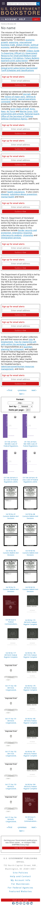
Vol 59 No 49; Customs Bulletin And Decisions (10, 553)
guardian (28, 346)
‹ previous (21, 390)
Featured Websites (20, 891)
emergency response (22, 232)
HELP (22, 19)
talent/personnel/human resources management (17, 367)
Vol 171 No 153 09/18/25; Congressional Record (10, 786)
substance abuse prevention (23, 194)
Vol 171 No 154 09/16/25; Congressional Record (10, 819)
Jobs (31, 339)
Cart (36, 19)
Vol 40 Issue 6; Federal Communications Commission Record (10, 622)
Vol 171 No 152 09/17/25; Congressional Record (10, 754)
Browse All (12, 24)
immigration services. (11, 237)
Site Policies (20, 872)
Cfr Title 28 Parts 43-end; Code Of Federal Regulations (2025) (30, 480)
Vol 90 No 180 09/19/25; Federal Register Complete (30, 721)
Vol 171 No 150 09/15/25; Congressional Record (10, 688)
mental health (7, 196)
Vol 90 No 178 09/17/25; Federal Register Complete (30, 655)
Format (20, 399)
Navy (3, 111)
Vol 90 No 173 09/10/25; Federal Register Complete (30, 622)
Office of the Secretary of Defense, (17, 116)
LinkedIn (31, 903)
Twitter (17, 903)
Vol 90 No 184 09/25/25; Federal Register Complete (30, 786)
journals (27, 94)
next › (34, 390)
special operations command (18, 100)
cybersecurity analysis (11, 235)
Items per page (16, 410)
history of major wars (15, 96)
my (9, 19)
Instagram (20, 903)
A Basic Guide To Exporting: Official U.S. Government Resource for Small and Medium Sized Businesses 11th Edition (20, 54)
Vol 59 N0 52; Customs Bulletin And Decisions (30, 589)
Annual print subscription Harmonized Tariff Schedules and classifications (19, 69)
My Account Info (20, 880)
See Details (20, 848)
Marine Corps (26, 111)
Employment (7, 341)
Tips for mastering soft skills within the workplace (18, 343)
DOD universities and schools (19, 112)
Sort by (13, 406)
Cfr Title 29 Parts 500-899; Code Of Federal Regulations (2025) (11, 444)
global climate (23, 44)
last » (21, 393)
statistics (33, 47)
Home (3, 24)
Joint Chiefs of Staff (20, 109)
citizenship (28, 235)
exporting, (14, 42)
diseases (5, 194)
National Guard (32, 113)
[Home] (20, 14)
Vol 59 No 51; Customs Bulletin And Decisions (10, 589)
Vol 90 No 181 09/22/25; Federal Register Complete (30, 754)
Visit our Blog (20, 900)
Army (32, 109)
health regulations (16, 192)
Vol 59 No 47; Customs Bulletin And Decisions (10, 516)
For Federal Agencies (20, 887)
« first (9, 390)
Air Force (11, 111)
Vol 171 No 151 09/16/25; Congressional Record (10, 721)
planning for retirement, (12, 349)
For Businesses (20, 884)
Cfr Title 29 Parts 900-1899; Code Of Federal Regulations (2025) (30, 444)
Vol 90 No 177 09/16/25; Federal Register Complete (10, 655)
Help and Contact (20, 876)
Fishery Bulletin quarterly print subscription (20, 59)
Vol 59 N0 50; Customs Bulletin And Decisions (30, 553)
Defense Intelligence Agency (14, 118)
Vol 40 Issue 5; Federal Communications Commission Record (30, 819)
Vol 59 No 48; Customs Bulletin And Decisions (30, 516)
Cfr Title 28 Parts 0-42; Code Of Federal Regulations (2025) (11, 480)
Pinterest (27, 903)
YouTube (24, 903)
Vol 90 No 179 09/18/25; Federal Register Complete (30, 688)
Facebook (13, 903)
